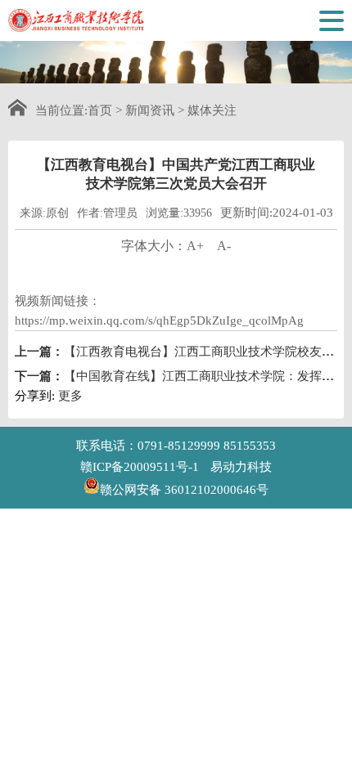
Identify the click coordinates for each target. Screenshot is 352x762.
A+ (195, 246)
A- (224, 246)
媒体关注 (212, 110)
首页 (100, 110)
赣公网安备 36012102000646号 (184, 488)
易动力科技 (241, 466)
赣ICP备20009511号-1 (139, 466)
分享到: (35, 395)
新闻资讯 (149, 110)
